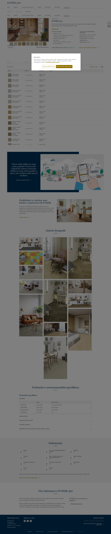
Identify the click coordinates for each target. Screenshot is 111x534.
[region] (56, 62)
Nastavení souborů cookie (48, 66)
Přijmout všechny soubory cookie (64, 66)
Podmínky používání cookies (52, 62)
